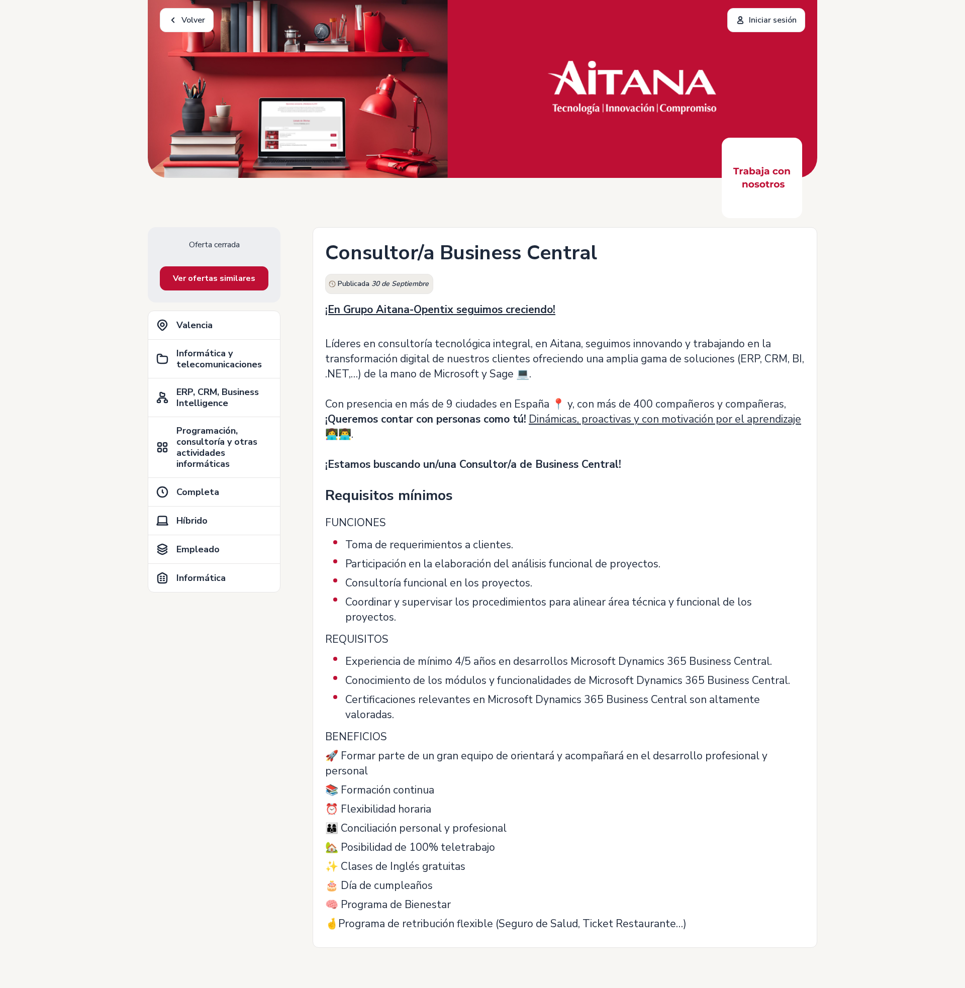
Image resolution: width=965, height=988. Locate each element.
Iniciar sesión (773, 20)
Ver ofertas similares (214, 278)
